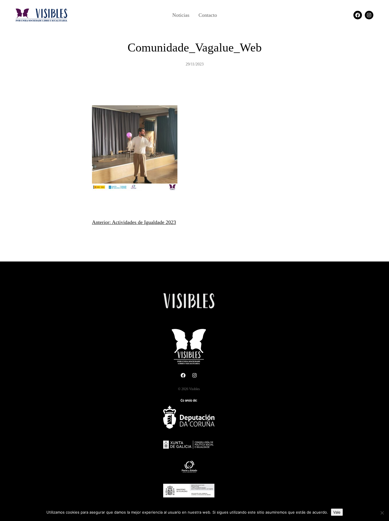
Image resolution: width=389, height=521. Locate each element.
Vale (337, 512)
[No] (382, 513)
